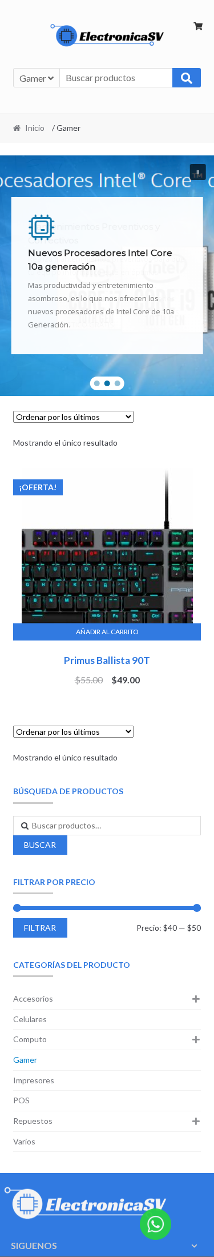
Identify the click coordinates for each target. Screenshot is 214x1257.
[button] (197, 172)
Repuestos (33, 1121)
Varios (24, 1141)
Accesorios (33, 998)
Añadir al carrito (107, 631)
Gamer (25, 1059)
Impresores (33, 1080)
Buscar (40, 845)
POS (21, 1100)
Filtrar (40, 927)
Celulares (30, 1019)
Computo (30, 1039)
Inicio (35, 128)
